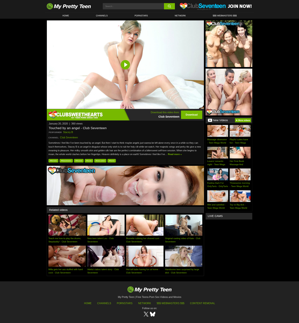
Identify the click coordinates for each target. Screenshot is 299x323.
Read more (174, 154)
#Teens (111, 161)
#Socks (89, 161)
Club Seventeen (69, 137)
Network (180, 15)
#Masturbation (66, 161)
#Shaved (79, 161)
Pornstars (141, 15)
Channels (104, 303)
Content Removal (202, 303)
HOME (65, 15)
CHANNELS (102, 15)
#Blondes (53, 161)
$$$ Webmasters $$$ (170, 303)
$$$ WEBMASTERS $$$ (225, 15)
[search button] (169, 6)
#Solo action (100, 161)
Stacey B (68, 132)
